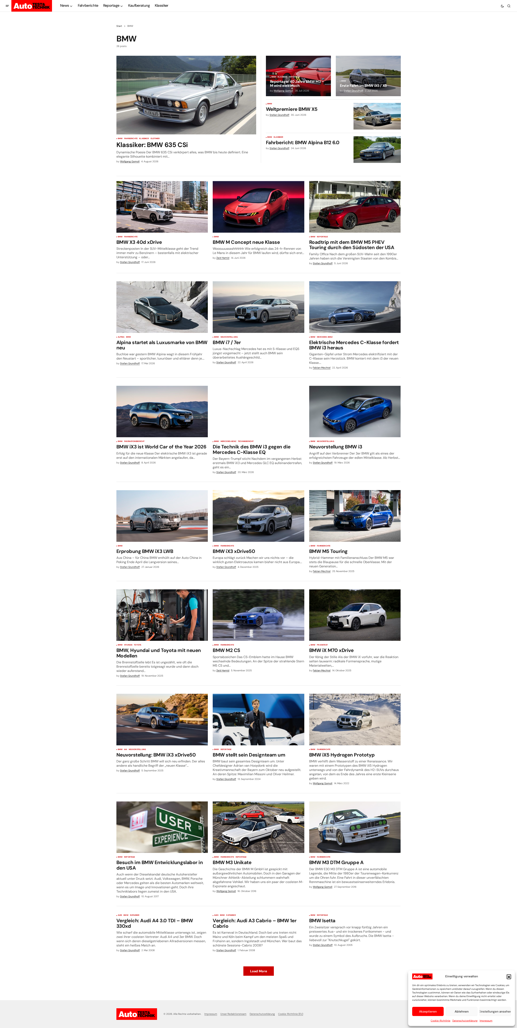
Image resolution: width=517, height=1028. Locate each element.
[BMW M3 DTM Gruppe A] (355, 827)
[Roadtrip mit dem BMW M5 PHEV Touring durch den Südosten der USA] (355, 207)
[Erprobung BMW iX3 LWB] (162, 516)
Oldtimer (155, 139)
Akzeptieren (428, 1011)
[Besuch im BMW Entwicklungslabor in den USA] (162, 827)
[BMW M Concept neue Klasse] (258, 207)
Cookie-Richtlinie (440, 1020)
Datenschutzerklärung (465, 1020)
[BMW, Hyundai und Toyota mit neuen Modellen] (162, 615)
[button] (509, 977)
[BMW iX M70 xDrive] (355, 615)
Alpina (121, 337)
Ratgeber (134, 915)
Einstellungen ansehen (495, 1011)
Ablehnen (462, 1011)
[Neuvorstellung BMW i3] (355, 411)
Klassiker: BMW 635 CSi (152, 144)
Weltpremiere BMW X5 (292, 109)
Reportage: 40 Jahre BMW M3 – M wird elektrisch (297, 84)
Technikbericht (246, 441)
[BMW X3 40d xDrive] (162, 207)
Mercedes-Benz (325, 337)
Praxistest (322, 645)
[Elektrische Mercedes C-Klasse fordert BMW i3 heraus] (355, 307)
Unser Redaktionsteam (233, 1014)
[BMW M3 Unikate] (258, 827)
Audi (120, 915)
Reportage (294, 77)
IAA (125, 750)
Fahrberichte (131, 139)
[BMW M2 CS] (258, 615)
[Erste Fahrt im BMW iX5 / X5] (368, 76)
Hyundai (128, 645)
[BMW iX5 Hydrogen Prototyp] (355, 719)
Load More (258, 971)
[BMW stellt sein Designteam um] (258, 719)
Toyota (137, 645)
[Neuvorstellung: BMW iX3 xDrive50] (162, 719)
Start (119, 26)
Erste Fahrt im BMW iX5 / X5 (363, 86)
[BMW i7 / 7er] (258, 307)
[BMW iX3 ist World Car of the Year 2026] (162, 411)
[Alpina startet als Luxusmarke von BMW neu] (162, 307)
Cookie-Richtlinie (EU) (290, 1014)
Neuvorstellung (229, 337)
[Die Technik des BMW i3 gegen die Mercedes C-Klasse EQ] (258, 411)
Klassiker (144, 139)
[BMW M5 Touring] (355, 516)
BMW (120, 139)
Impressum (486, 1020)
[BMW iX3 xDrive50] (258, 516)
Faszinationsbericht (134, 441)
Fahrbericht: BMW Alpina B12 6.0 (302, 142)
